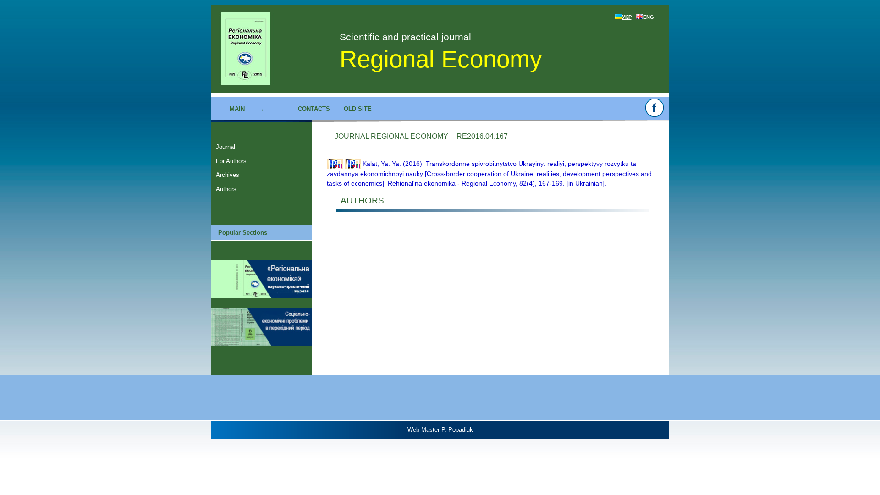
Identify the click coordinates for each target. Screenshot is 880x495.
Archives (227, 174)
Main (237, 108)
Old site (358, 108)
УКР (627, 17)
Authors (226, 189)
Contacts (314, 108)
